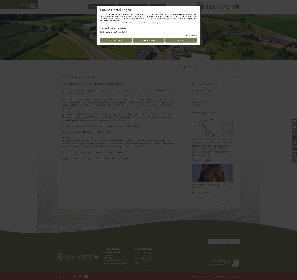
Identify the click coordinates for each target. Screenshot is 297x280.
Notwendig (106, 32)
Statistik (124, 32)
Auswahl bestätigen (148, 40)
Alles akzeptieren (116, 40)
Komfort (116, 32)
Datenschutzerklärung (118, 28)
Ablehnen (181, 40)
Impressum (104, 28)
